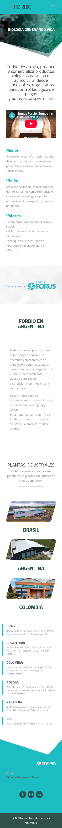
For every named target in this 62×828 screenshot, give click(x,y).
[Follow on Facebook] (22, 794)
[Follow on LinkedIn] (39, 794)
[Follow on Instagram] (31, 794)
